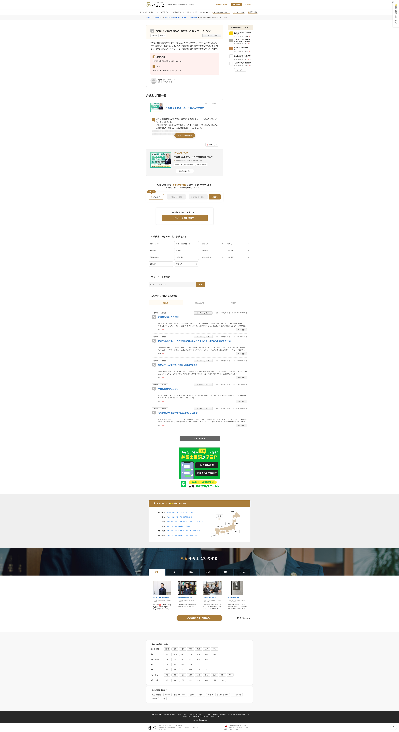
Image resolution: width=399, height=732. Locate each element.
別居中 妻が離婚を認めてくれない (242, 48)
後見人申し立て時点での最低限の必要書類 (177, 365)
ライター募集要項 (213, 714)
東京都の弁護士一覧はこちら (199, 618)
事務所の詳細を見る (185, 171)
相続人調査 (180, 257)
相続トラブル (154, 244)
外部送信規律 (231, 714)
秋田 (184, 512)
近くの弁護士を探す (146, 12)
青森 (173, 512)
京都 (176, 526)
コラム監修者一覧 (185, 716)
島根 (172, 530)
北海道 (169, 512)
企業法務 (154, 699)
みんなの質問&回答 (162, 12)
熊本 (179, 535)
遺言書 (178, 250)
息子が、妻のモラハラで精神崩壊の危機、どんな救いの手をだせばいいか (242, 56)
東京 (168, 517)
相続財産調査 (206, 257)
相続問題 (154, 35)
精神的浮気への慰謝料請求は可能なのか (242, 33)
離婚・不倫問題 (156, 695)
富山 (194, 521)
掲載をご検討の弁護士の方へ (198, 714)
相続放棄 (153, 250)
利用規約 (172, 714)
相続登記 (230, 257)
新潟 (187, 521)
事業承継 (179, 264)
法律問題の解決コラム (242, 714)
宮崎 (187, 535)
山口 (183, 530)
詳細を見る (241, 330)
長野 (191, 521)
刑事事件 (201, 695)
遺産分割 (205, 244)
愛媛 (194, 530)
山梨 (183, 521)
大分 (183, 535)
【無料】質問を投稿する (184, 218)
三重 (179, 521)
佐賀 (172, 535)
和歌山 (188, 526)
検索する (215, 197)
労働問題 (192, 695)
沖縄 (196, 535)
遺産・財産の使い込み (183, 244)
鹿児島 (191, 535)
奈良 (183, 526)
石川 (198, 521)
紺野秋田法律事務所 (209, 597)
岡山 (176, 530)
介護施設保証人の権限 (168, 317)
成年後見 (162, 35)
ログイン (248, 4)
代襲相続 (205, 250)
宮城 (181, 512)
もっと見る (240, 70)
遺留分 (229, 244)
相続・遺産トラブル (179, 695)
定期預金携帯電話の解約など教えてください (179, 412)
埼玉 (177, 517)
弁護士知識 (253, 12)
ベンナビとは (240, 12)
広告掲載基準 (222, 714)
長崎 (176, 535)
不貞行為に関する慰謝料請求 (242, 63)
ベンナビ (149, 17)
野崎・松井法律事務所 (185, 597)
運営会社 (166, 714)
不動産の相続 (154, 257)
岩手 (177, 512)
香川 (191, 530)
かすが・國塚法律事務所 (161, 597)
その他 (163, 699)
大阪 (168, 526)
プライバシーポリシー (182, 714)
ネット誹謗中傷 (236, 695)
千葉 (181, 517)
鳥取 (168, 530)
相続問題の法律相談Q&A (172, 17)
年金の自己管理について (169, 389)
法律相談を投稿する (177, 12)
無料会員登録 (236, 4)
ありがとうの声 (205, 12)
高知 (198, 530)
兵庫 (172, 526)
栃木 (192, 517)
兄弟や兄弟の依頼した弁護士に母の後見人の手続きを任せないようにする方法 (194, 341)
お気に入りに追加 (211, 35)
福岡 (168, 535)
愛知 (168, 521)
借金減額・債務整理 (222, 695)
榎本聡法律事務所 (234, 597)
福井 (202, 521)
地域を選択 (156, 197)
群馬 (188, 517)
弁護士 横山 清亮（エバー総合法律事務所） (186, 108)
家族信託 (153, 264)
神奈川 (173, 517)
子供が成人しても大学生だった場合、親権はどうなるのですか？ (242, 40)
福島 (192, 512)
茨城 (184, 517)
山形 (188, 512)
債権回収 (210, 695)
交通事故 (167, 695)
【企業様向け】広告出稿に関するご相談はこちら (205, 716)
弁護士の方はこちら (221, 4)
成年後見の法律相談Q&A (189, 17)
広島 (179, 530)
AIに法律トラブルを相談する (222, 12)
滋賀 (179, 526)
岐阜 (172, 521)
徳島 (187, 530)
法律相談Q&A (158, 17)
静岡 (176, 521)
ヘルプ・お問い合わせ (156, 714)
